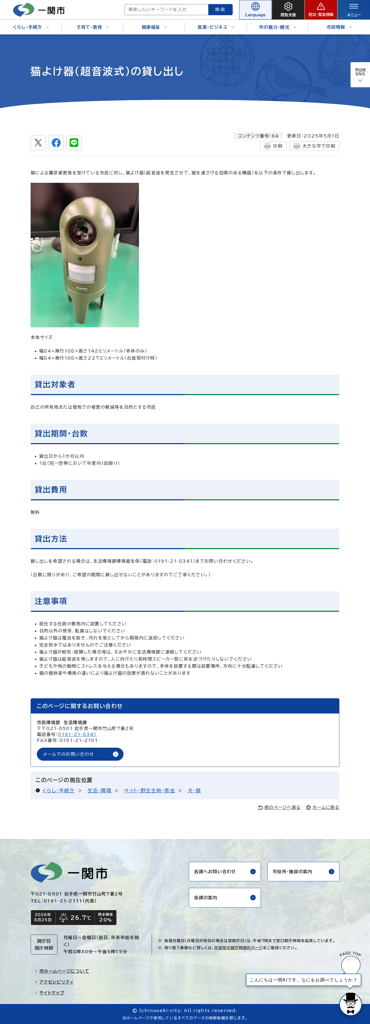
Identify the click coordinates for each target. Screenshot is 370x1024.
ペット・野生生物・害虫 (149, 790)
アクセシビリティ (56, 982)
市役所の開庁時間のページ (238, 948)
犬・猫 (194, 790)
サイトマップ (52, 993)
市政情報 (336, 27)
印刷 (278, 146)
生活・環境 (99, 790)
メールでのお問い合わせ (68, 754)
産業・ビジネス (213, 27)
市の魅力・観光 (274, 27)
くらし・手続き (27, 27)
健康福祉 (151, 27)
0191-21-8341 (77, 734)
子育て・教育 (89, 27)
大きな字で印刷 (319, 146)
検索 (220, 9)
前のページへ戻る (282, 807)
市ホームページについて (64, 971)
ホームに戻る (326, 807)
